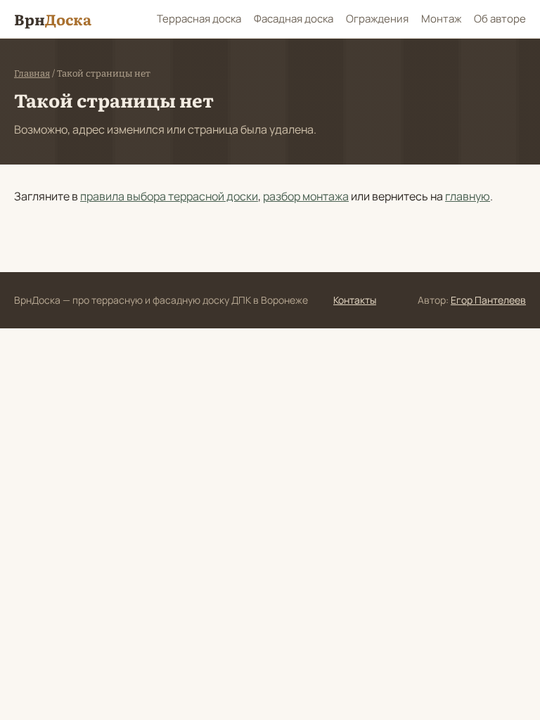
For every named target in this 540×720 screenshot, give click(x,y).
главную (467, 196)
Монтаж (441, 18)
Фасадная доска (293, 18)
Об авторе (500, 18)
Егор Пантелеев (488, 300)
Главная (32, 73)
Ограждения (377, 18)
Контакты (354, 300)
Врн (52, 18)
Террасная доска (199, 18)
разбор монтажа (306, 196)
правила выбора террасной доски (169, 196)
